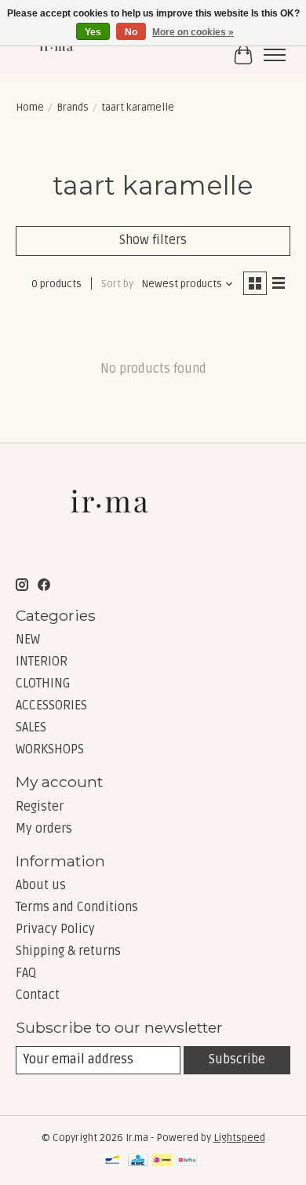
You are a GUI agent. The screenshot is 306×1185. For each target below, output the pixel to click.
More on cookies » (193, 32)
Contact (38, 995)
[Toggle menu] (274, 55)
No (131, 32)
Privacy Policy (55, 929)
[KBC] (138, 1161)
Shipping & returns (68, 951)
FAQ (26, 973)
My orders (44, 829)
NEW (28, 639)
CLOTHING (43, 683)
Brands (72, 107)
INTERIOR (41, 661)
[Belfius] (187, 1161)
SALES (31, 727)
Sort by (117, 284)
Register (40, 807)
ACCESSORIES (51, 705)
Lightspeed (239, 1138)
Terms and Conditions (77, 907)
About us (41, 885)
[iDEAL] (162, 1161)
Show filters (153, 240)
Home (30, 107)
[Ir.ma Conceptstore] (57, 54)
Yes (93, 32)
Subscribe (237, 1059)
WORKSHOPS (50, 749)
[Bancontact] (112, 1161)
